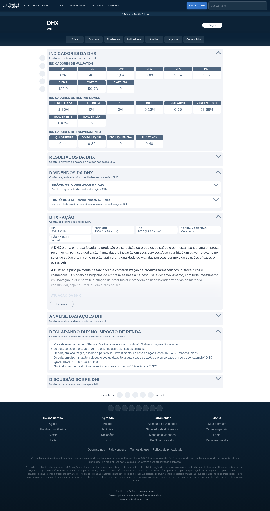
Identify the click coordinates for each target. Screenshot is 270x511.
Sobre (74, 39)
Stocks (136, 14)
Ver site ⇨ (187, 231)
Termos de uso (139, 449)
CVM (34, 470)
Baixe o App (197, 5)
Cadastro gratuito (217, 429)
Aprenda (114, 5)
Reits (53, 440)
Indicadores (134, 39)
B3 (29, 470)
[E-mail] (159, 408)
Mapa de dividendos (162, 434)
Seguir (212, 25)
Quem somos (96, 449)
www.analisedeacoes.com (135, 499)
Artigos (107, 423)
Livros (108, 440)
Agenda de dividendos (162, 423)
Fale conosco (117, 449)
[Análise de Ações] (12, 5)
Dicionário (107, 434)
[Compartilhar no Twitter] (42, 81)
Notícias (97, 5)
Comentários (193, 39)
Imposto (173, 39)
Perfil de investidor (162, 440)
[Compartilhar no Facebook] (42, 73)
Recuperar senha (217, 440)
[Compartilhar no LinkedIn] (42, 89)
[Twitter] (125, 408)
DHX (146, 14)
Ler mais (61, 304)
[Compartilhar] (42, 50)
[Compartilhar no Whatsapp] (42, 58)
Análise (154, 39)
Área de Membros (36, 5)
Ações (53, 423)
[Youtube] (139, 408)
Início (124, 14)
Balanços (94, 39)
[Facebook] (118, 408)
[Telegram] (132, 408)
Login (217, 434)
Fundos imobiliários (53, 429)
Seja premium (217, 423)
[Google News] (146, 408)
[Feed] (153, 408)
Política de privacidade (167, 449)
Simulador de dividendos (162, 429)
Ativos (59, 5)
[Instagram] (111, 408)
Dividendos (77, 5)
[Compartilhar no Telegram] (42, 66)
